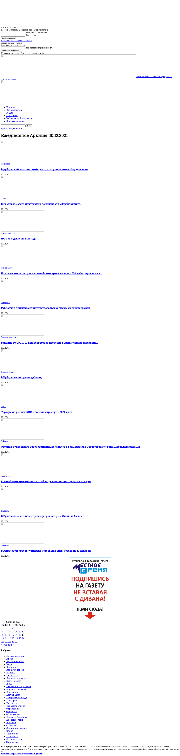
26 (23, 638)
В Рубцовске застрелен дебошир (21, 377)
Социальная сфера (16, 728)
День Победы (13, 680)
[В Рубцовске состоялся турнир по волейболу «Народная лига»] (22, 196)
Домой (4, 128)
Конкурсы (12, 115)
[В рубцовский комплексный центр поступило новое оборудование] (22, 161)
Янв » (11, 644)
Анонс (9, 658)
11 (20, 631)
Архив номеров (8, 233)
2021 (10, 128)
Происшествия (7, 372)
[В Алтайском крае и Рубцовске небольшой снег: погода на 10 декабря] (22, 543)
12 (23, 631)
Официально (7, 268)
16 (13, 635)
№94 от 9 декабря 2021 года (18, 238)
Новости (11, 107)
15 (9, 635)
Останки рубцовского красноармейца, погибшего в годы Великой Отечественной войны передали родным (70, 446)
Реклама (11, 722)
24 (16, 638)
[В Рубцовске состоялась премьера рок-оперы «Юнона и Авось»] (22, 508)
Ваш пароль (30, 35)
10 (16, 631)
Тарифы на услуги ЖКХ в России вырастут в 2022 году (36, 412)
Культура (5, 510)
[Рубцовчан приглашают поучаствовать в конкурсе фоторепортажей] (22, 300)
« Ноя (4, 644)
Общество (5, 164)
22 (9, 638)
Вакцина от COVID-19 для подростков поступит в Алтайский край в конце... (49, 342)
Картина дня (13, 694)
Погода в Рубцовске (17, 717)
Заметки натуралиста (18, 686)
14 (6, 635)
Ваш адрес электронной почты (39, 48)
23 (13, 638)
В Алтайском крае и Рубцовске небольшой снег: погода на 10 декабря (46, 550)
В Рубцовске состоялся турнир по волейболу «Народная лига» (41, 203)
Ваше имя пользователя (36, 32)
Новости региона (15, 705)
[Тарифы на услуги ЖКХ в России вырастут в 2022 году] (22, 404)
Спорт (4, 198)
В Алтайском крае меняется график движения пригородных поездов (46, 481)
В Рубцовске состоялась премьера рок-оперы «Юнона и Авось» (41, 516)
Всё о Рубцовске (15, 669)
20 (2, 638)
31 (16, 641)
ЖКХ (3, 406)
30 (13, 641)
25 (20, 638)
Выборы (10, 672)
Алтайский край (15, 656)
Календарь (12, 692)
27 (2, 641)
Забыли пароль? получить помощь (16, 40)
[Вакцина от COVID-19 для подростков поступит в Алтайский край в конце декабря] (22, 335)
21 (6, 638)
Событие (11, 725)
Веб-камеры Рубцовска (19, 118)
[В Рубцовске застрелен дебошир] (22, 369)
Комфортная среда (16, 697)
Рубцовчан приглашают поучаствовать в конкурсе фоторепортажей (45, 307)
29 (9, 641)
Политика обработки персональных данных (22, 754)
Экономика (12, 742)
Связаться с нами (16, 121)
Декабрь (16, 128)
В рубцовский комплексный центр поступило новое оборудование (44, 169)
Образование (13, 708)
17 (16, 635)
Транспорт (6, 476)
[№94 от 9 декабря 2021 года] (22, 231)
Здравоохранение (9, 337)
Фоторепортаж (14, 109)
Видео (9, 112)
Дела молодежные (16, 678)
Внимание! (12, 667)
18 (20, 635)
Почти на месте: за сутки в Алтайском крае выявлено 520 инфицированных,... (51, 273)
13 (2, 635)
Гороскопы (12, 675)
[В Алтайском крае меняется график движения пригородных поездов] (22, 473)
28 (6, 641)
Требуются (12, 736)
